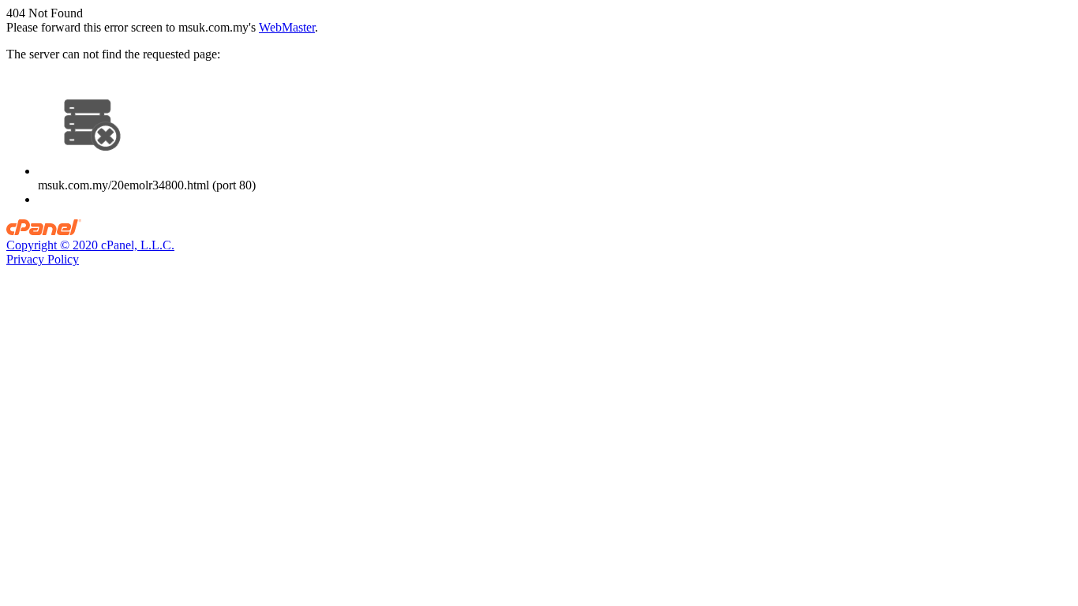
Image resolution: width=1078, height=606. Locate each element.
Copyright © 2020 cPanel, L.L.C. (90, 245)
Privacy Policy (42, 259)
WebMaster (287, 27)
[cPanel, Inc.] (43, 231)
